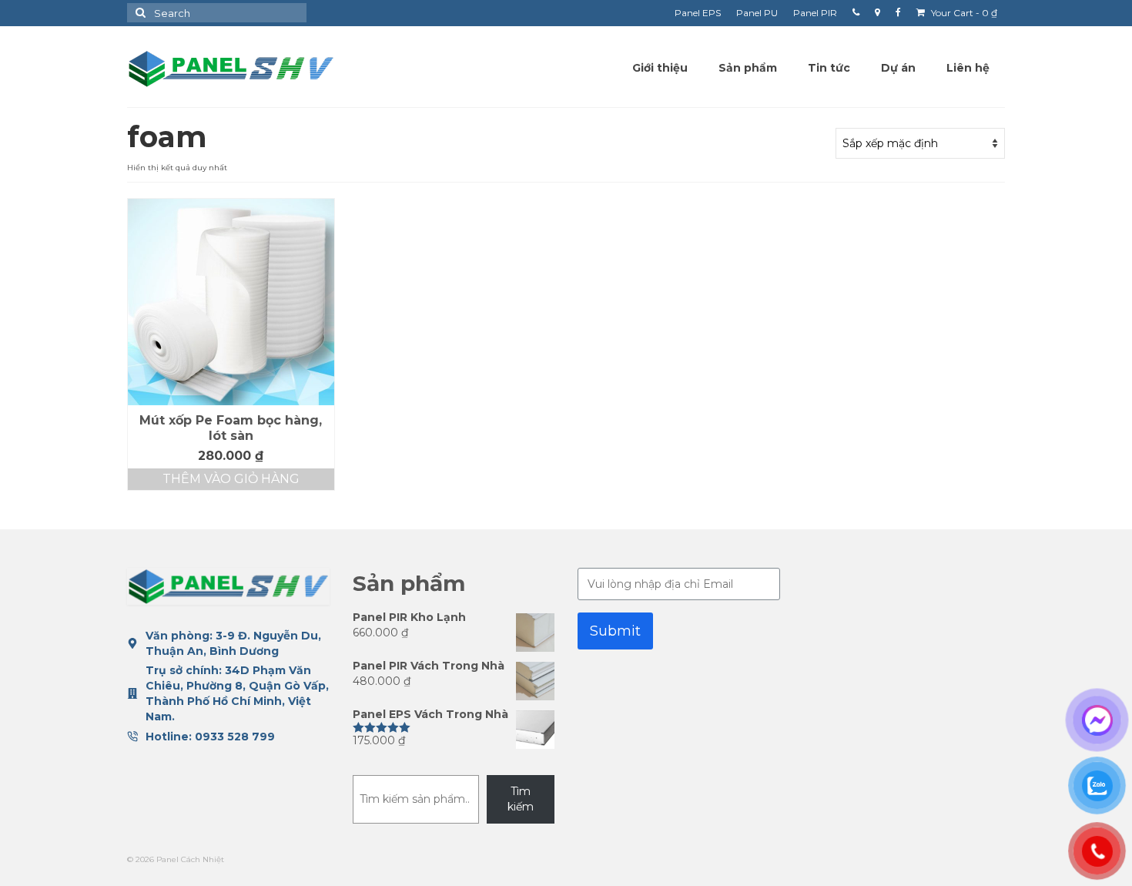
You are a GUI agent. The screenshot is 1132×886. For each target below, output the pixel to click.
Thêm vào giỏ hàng (231, 479)
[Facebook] (898, 13)
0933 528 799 (235, 736)
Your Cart (963, 12)
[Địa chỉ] (877, 13)
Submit (615, 631)
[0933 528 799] (856, 13)
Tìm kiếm (520, 799)
